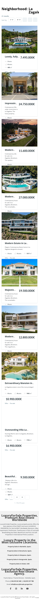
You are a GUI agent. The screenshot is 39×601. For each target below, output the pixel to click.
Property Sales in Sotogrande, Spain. (19, 559)
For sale (12, 72)
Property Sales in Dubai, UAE (19, 564)
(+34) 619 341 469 (15, 581)
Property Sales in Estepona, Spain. (19, 555)
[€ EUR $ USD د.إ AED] (19, 20)
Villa (6, 72)
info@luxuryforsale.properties (21, 584)
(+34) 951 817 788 (28, 581)
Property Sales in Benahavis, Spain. (19, 551)
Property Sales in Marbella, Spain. (19, 547)
